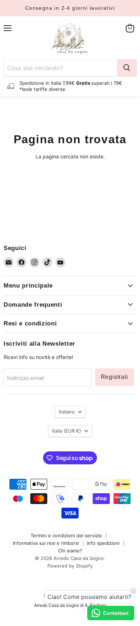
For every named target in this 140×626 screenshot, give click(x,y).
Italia (66, 431)
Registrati (114, 377)
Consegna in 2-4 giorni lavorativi (70, 8)
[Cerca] (126, 68)
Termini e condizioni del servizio (66, 535)
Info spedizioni (103, 543)
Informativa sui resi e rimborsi (46, 543)
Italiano (67, 412)
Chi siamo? (70, 550)
